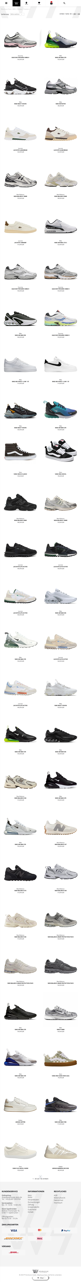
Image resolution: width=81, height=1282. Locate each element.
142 (78, 14)
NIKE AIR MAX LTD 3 (60, 243)
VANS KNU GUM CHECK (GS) (60, 1076)
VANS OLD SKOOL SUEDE (20, 1168)
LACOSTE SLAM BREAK (20, 150)
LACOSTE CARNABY (20, 243)
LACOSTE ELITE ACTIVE (20, 567)
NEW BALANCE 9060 (60, 196)
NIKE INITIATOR (61, 104)
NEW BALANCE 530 (20, 798)
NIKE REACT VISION (20, 104)
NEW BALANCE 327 (61, 844)
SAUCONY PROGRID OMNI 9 (20, 57)
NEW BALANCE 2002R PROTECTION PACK (61, 937)
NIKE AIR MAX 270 (60, 57)
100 (74, 14)
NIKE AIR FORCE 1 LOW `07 (20, 381)
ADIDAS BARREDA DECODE (60, 1168)
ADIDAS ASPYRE (20, 1122)
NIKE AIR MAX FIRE (60, 1122)
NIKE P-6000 (60, 1029)
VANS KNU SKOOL (60, 474)
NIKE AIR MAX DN (20, 335)
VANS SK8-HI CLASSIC (20, 474)
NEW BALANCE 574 (20, 890)
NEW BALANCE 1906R (20, 196)
